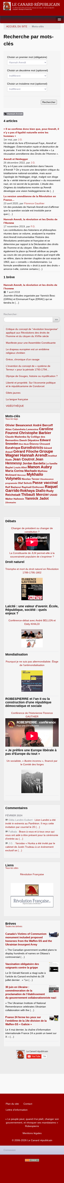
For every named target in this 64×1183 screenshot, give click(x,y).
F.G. (33, 226)
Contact (27, 1103)
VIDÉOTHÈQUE (15, 405)
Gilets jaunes (13, 392)
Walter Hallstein (14, 498)
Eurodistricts (32, 447)
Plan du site (12, 1103)
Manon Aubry (40, 467)
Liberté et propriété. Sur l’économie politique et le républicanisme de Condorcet (31, 384)
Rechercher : (11, 314)
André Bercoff (43, 425)
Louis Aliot (20, 467)
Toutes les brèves (13, 926)
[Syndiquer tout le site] (32, 1160)
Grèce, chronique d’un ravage (22, 359)
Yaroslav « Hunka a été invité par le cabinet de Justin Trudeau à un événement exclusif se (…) (30, 847)
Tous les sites (11, 868)
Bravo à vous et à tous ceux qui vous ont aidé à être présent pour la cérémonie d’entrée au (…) (31, 835)
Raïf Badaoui (13, 487)
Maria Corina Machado (21, 471)
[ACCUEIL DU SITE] (32, 6)
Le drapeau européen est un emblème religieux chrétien (27, 351)
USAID (53, 494)
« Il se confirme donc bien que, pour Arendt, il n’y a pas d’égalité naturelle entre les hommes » (31, 132)
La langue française (17, 399)
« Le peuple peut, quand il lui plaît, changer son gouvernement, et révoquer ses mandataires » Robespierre (32, 1123)
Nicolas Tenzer (30, 478)
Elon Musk (24, 444)
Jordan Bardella (34, 463)
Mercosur (21, 475)
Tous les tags (11, 419)
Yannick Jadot (37, 498)
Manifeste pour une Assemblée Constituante (31, 342)
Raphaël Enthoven (33, 487)
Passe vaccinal (45, 483)
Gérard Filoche (26, 451)
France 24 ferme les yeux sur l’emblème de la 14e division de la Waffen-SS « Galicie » (26, 1021)
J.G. (20, 139)
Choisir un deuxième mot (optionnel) (27, 70)
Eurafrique (12, 447)
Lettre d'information (17, 1109)
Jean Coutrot (23, 459)
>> (56, 319)
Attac (8, 429)
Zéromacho (10, 502)
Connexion (10, 1150)
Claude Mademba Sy (17, 436)
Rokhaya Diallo (33, 491)
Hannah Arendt (33, 455)
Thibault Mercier (35, 494)
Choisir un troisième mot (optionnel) (27, 83)
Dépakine (33, 440)
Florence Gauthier (34, 203)
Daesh (23, 440)
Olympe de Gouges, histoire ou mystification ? (32, 376)
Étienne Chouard (40, 443)
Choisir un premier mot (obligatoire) (27, 57)
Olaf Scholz (25, 483)
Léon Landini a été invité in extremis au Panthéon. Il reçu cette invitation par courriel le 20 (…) (30, 823)
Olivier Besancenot (18, 425)
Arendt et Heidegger (16, 159)
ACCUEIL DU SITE (16, 26)
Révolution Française (32, 874)
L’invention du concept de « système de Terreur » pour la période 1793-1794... (28, 368)
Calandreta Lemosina (25, 429)
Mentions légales (32, 1133)
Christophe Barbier (35, 433)
